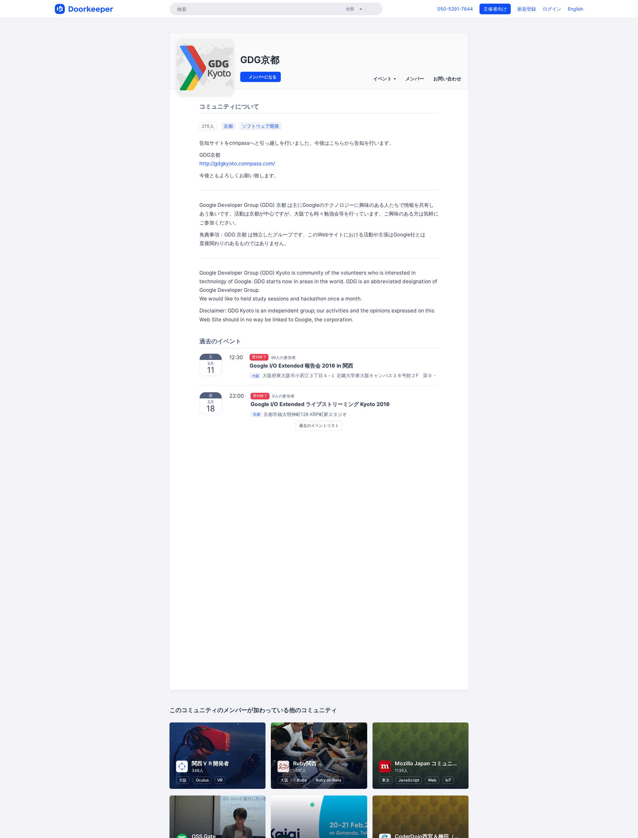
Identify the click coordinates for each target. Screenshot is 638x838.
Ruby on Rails (328, 780)
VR (220, 780)
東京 (386, 780)
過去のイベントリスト (319, 425)
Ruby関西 (305, 763)
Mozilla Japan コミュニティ (429, 763)
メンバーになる (262, 76)
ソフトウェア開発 (260, 126)
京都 (228, 126)
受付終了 (259, 357)
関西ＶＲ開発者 (210, 763)
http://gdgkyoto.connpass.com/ (237, 163)
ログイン (552, 9)
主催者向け (495, 9)
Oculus (202, 780)
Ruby (302, 780)
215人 (208, 126)
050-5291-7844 (455, 9)
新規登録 (526, 9)
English (575, 9)
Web (432, 780)
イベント (383, 78)
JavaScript (408, 780)
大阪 (255, 376)
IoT (448, 780)
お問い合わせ (447, 78)
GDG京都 (259, 59)
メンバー (414, 78)
